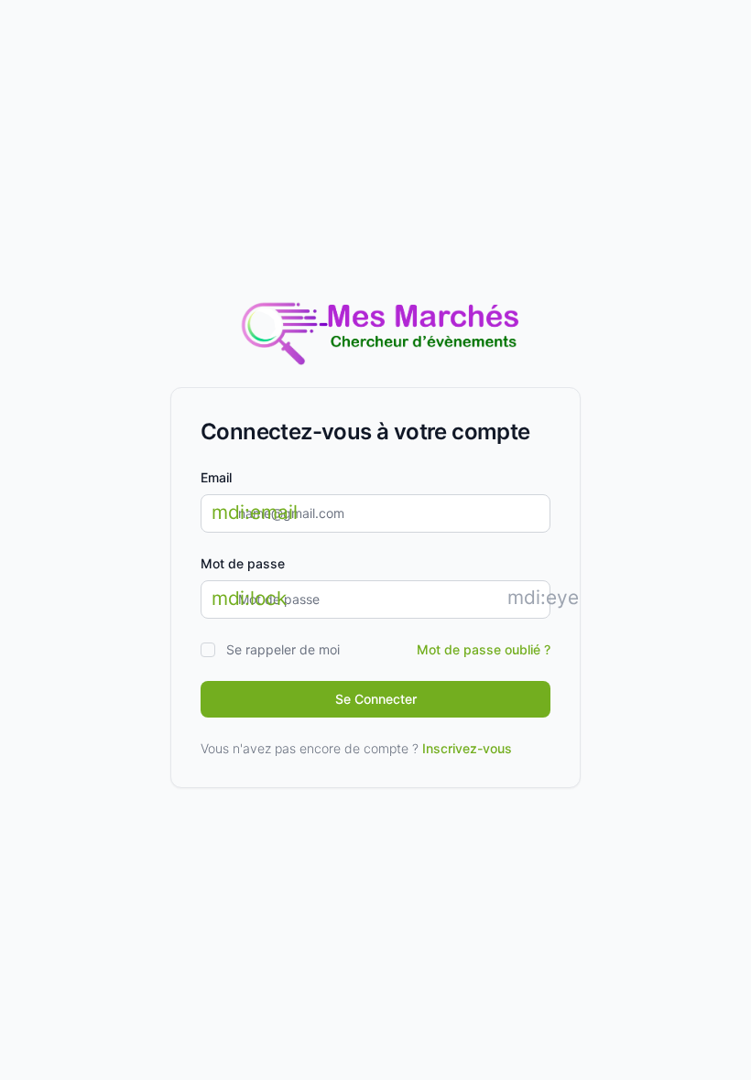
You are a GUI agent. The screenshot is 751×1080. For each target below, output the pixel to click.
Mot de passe (243, 563)
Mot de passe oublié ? (483, 649)
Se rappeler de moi (283, 649)
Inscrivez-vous (467, 748)
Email (216, 477)
